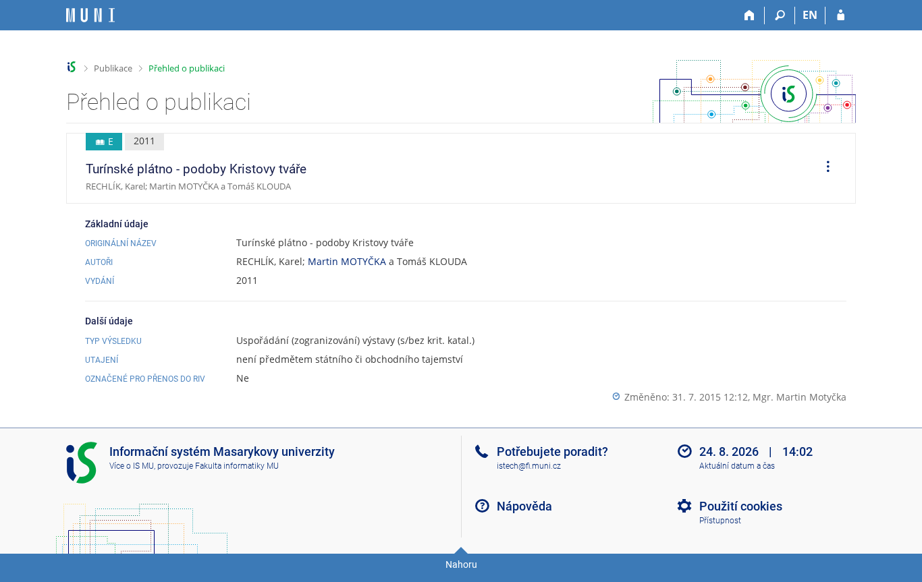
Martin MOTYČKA (347, 261)
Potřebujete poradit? (552, 451)
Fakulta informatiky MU (237, 466)
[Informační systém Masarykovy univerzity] (90, 15)
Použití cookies (740, 506)
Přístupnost (720, 520)
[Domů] (749, 15)
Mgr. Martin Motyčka (799, 396)
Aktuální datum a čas (737, 466)
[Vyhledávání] (780, 15)
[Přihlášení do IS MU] (840, 15)
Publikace (113, 68)
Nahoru (461, 564)
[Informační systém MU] (72, 67)
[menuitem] (823, 168)
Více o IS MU (131, 466)
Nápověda (524, 506)
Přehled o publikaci (186, 68)
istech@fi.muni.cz (529, 466)
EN (810, 14)
